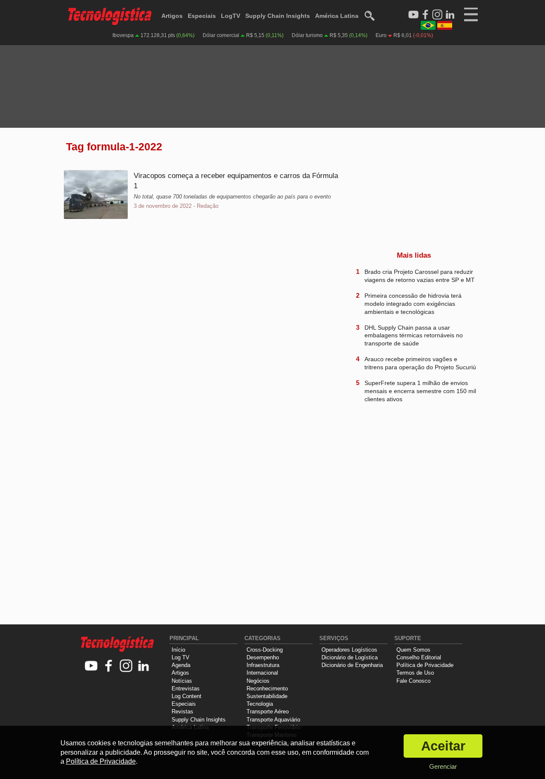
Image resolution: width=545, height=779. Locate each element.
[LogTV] (413, 14)
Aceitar (443, 746)
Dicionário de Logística (349, 657)
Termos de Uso (415, 673)
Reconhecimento (267, 688)
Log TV (180, 657)
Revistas (182, 711)
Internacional (262, 673)
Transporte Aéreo (268, 711)
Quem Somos (413, 650)
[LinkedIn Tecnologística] (450, 14)
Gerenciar (443, 766)
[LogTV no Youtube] (91, 666)
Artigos (172, 15)
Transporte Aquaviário (273, 719)
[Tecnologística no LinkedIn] (143, 666)
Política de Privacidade (424, 665)
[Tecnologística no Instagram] (126, 666)
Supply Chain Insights (277, 15)
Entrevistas (186, 688)
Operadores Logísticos (349, 650)
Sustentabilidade (267, 696)
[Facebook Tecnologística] (425, 14)
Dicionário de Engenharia (352, 665)
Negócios (258, 681)
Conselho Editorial (418, 657)
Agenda (181, 665)
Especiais (202, 15)
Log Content (186, 696)
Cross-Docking (265, 650)
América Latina (337, 15)
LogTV (230, 15)
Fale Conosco (413, 681)
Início (178, 650)
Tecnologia (260, 704)
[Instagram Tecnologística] (437, 14)
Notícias (182, 681)
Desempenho (263, 657)
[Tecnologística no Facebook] (108, 666)
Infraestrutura (263, 665)
